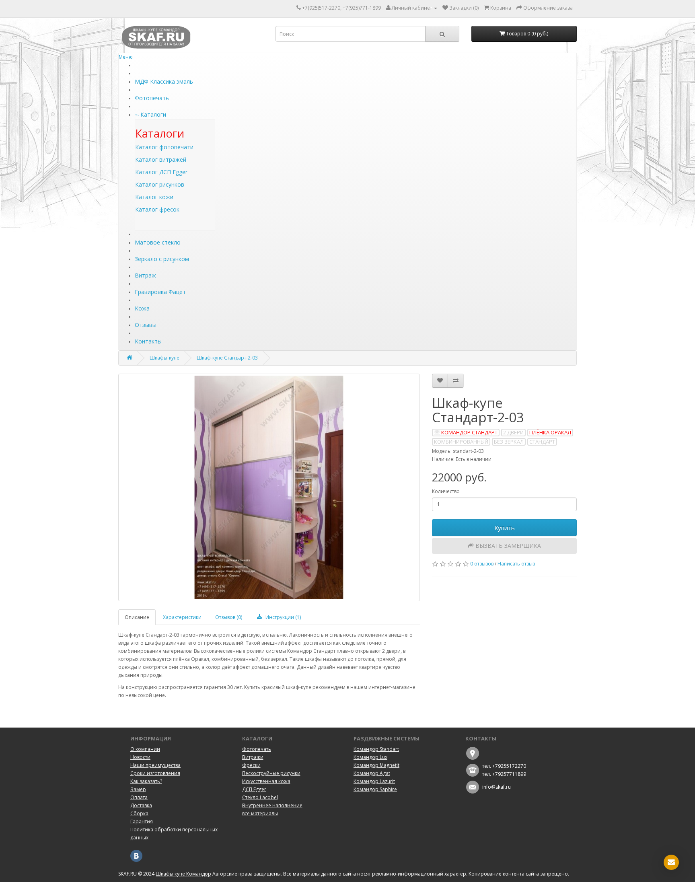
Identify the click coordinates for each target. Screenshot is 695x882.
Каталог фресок (157, 209)
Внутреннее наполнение (272, 805)
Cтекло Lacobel (260, 797)
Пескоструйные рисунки (271, 773)
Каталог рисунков (159, 184)
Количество (446, 491)
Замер (138, 789)
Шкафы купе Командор (183, 873)
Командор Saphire (375, 789)
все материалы (260, 813)
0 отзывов (481, 563)
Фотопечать (152, 98)
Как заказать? (146, 781)
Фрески (251, 765)
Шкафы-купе (164, 357)
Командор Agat (372, 773)
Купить (504, 528)
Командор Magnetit (376, 765)
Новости (140, 757)
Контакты (148, 341)
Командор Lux (370, 757)
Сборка (139, 813)
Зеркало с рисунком (162, 259)
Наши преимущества (155, 765)
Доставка (141, 805)
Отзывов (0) (228, 617)
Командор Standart (376, 749)
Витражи (252, 757)
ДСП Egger (254, 789)
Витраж (145, 275)
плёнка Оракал (550, 432)
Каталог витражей (160, 159)
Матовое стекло (158, 242)
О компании (145, 749)
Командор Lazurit (374, 781)
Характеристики (182, 617)
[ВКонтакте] (136, 855)
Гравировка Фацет (160, 292)
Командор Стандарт (469, 432)
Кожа (142, 308)
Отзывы (145, 325)
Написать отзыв (516, 563)
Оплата (139, 797)
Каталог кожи (154, 197)
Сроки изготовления (155, 773)
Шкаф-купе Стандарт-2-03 (227, 357)
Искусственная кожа (266, 781)
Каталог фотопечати (164, 147)
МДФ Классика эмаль (164, 81)
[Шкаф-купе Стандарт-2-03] (269, 487)
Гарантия (141, 821)
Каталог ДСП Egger (161, 172)
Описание (137, 617)
